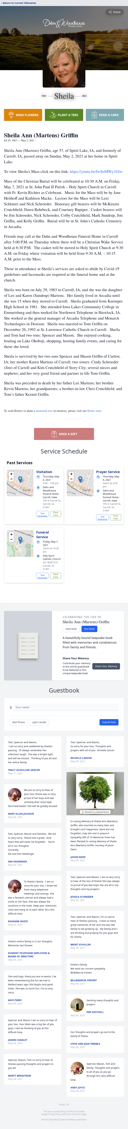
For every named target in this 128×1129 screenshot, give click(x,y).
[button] (20, 479)
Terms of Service (73, 1114)
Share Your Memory (106, 666)
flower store (94, 411)
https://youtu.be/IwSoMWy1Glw (96, 171)
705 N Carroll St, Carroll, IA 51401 (52, 504)
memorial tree (44, 411)
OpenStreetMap (67, 1119)
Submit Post (109, 722)
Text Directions (42, 514)
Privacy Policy (54, 1114)
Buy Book (89, 628)
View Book (71, 628)
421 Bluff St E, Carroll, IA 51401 (50, 566)
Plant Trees (55, 514)
